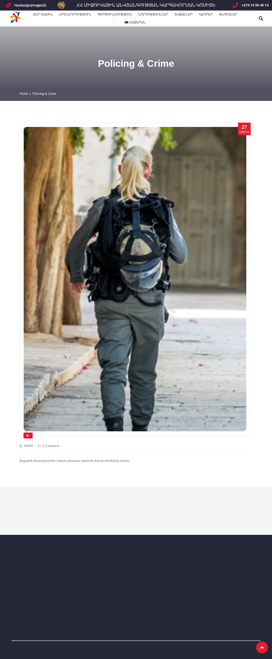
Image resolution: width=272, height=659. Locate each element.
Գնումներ (228, 14)
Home (24, 93)
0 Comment (51, 446)
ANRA (28, 446)
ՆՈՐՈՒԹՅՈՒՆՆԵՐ (153, 14)
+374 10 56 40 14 (255, 5)
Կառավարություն (30, 5)
